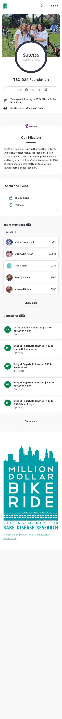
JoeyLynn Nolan (35, 108)
